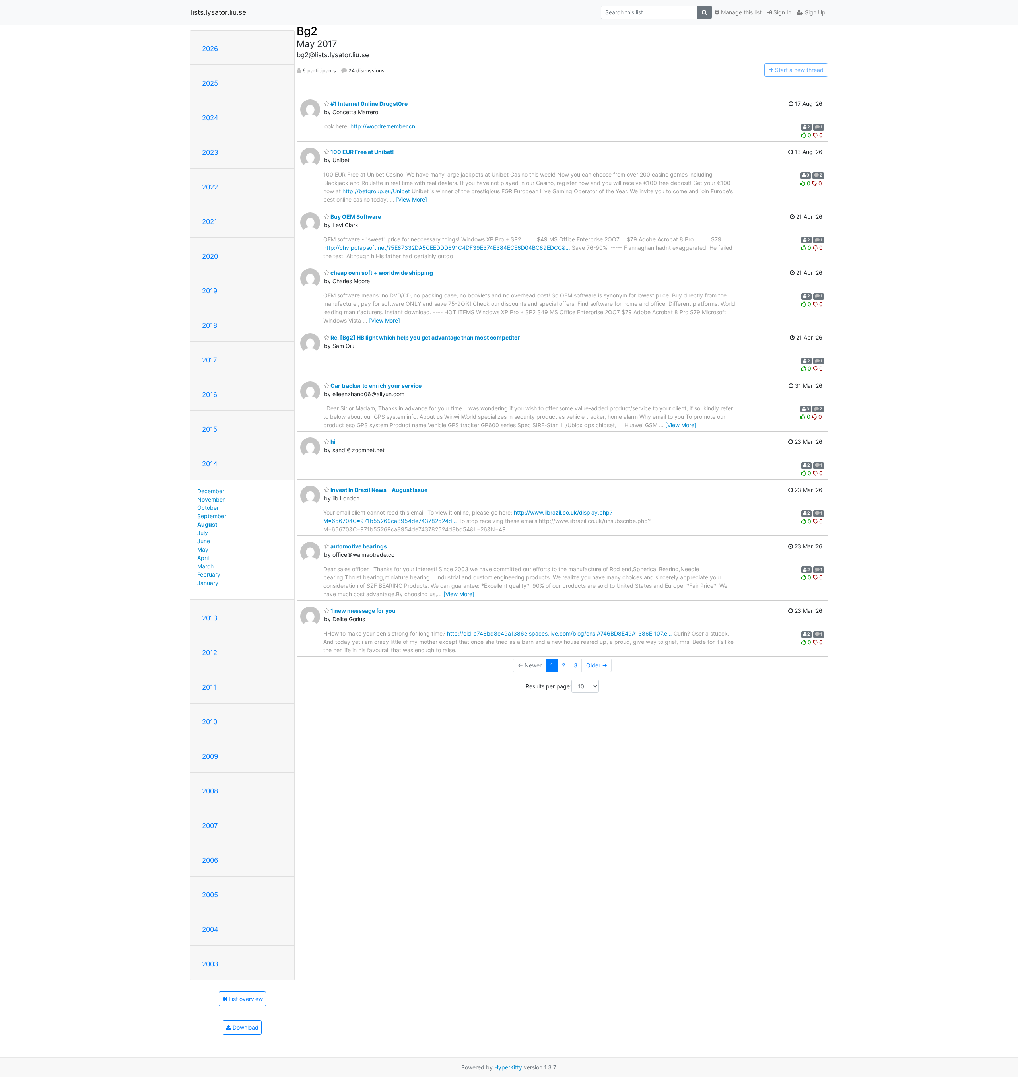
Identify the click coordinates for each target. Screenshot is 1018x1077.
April (203, 557)
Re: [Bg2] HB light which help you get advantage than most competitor (424, 337)
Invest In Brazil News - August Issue (378, 489)
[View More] (411, 199)
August (207, 524)
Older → (596, 665)
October (208, 507)
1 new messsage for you (362, 610)
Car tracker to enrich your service (375, 385)
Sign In (781, 12)
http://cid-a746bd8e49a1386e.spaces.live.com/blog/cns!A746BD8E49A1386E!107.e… (559, 633)
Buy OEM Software (355, 216)
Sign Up (814, 12)
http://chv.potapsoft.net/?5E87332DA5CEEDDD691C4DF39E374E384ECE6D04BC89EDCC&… (446, 247)
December (210, 491)
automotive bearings (358, 546)
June (203, 541)
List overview (245, 998)
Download (244, 1027)
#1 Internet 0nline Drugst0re (368, 103)
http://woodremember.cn (382, 126)
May (202, 549)
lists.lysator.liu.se (218, 12)
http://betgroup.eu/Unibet (376, 191)
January (207, 582)
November (211, 499)
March (205, 566)
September (211, 516)
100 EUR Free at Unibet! (361, 151)
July (202, 532)
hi (332, 441)
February (208, 574)
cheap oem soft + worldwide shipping (381, 272)
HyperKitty (508, 1067)
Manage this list (740, 12)
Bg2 (307, 31)
